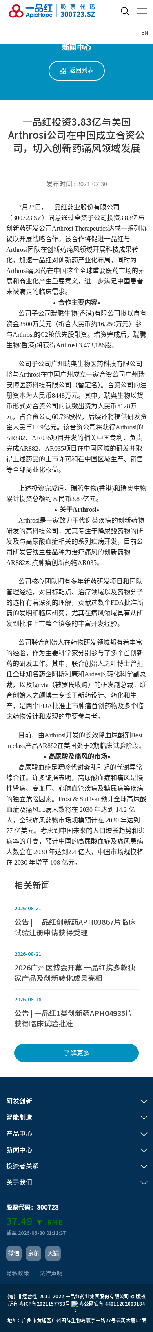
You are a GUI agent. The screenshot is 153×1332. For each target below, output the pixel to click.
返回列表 (81, 70)
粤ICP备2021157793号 (44, 1303)
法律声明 (51, 1273)
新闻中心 (19, 1150)
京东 (33, 1253)
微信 (14, 1253)
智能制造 (19, 1117)
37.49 (19, 1221)
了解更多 (77, 1053)
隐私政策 (17, 1273)
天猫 (53, 1253)
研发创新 (19, 1101)
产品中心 (19, 1133)
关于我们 (19, 1182)
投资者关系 (22, 1166)
